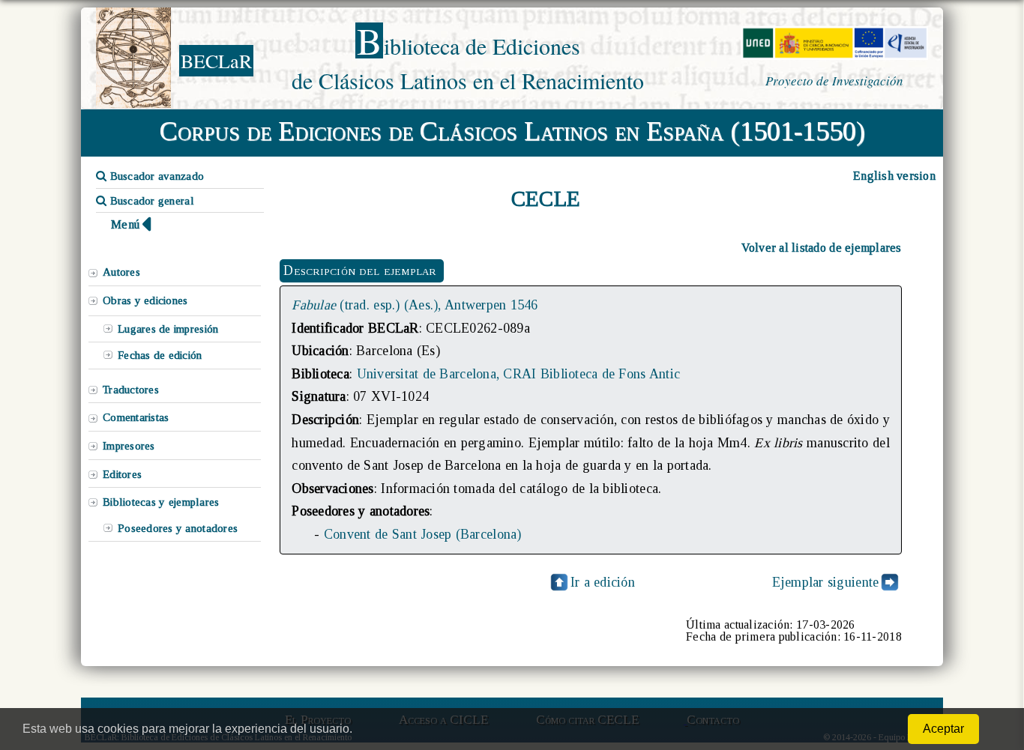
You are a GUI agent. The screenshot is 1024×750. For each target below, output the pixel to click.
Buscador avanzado (155, 176)
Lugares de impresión (168, 329)
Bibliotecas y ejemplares (161, 502)
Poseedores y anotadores (178, 528)
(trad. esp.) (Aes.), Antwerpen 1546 (414, 304)
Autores (121, 272)
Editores (122, 474)
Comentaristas (136, 417)
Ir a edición (602, 582)
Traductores (131, 390)
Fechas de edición (160, 355)
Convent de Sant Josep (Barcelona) (423, 534)
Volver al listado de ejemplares (821, 247)
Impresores (129, 446)
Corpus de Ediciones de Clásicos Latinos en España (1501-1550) (512, 131)
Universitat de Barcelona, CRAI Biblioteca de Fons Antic (519, 373)
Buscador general (150, 201)
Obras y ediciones (145, 300)
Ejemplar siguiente (825, 582)
